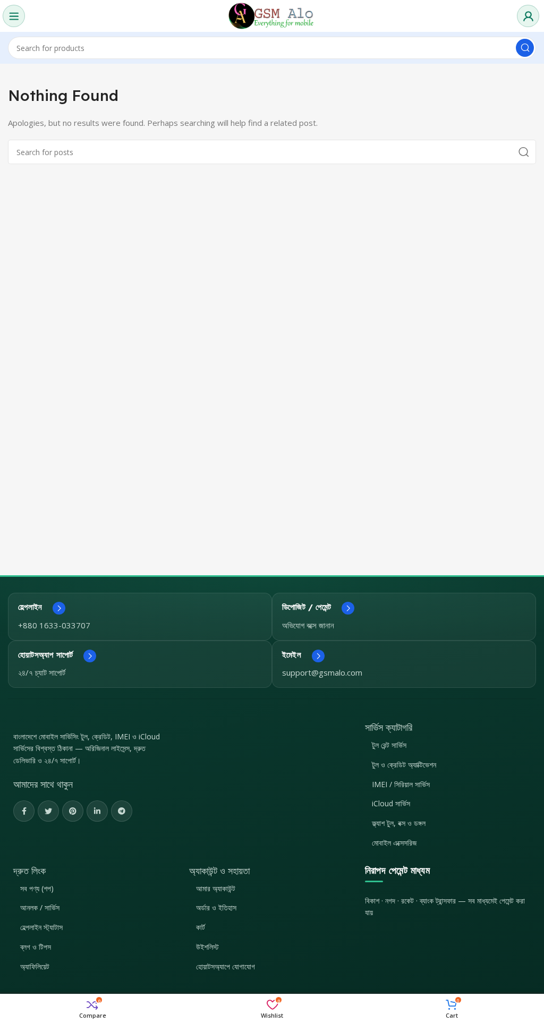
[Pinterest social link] (72, 811)
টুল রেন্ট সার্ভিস (389, 745)
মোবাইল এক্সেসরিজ (394, 843)
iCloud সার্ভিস (391, 803)
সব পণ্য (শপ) (37, 888)
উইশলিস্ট (207, 947)
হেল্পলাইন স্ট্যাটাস (41, 927)
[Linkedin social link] (97, 811)
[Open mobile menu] (14, 16)
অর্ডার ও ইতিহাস (216, 907)
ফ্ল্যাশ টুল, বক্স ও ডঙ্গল (399, 823)
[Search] (525, 48)
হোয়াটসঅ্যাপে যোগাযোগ (225, 966)
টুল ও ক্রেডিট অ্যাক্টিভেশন (404, 765)
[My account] (528, 16)
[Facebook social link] (24, 811)
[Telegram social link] (121, 811)
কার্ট (200, 927)
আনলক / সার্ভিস (40, 907)
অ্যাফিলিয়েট (34, 966)
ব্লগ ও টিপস (35, 947)
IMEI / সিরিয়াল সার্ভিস (401, 784)
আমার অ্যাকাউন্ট (215, 888)
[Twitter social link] (48, 811)
